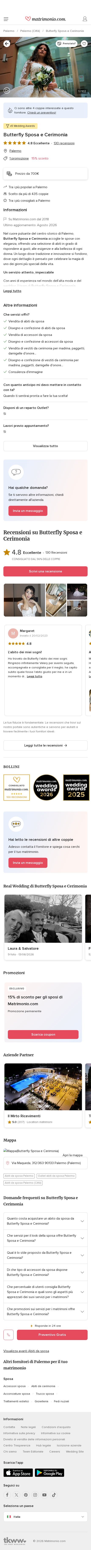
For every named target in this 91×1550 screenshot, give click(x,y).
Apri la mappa (73, 1155)
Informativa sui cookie (55, 1433)
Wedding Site (75, 1451)
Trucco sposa (45, 1394)
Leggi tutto (12, 291)
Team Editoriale (33, 1451)
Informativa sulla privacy (19, 1433)
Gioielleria (41, 1401)
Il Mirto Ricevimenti (24, 1116)
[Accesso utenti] (85, 19)
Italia (17, 1517)
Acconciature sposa (16, 1394)
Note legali (28, 1427)
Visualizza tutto (45, 446)
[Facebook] (7, 1495)
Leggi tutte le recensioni (43, 745)
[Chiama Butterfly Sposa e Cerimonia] (8, 1335)
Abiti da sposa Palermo (19, 1176)
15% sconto (40, 158)
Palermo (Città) (30, 31)
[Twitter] (16, 1495)
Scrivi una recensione (45, 571)
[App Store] (18, 1476)
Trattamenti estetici (16, 1401)
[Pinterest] (26, 1495)
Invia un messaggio (28, 511)
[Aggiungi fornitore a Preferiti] (84, 43)
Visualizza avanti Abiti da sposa (26, 1351)
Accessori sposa (14, 1386)
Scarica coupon (43, 1034)
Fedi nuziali (61, 1401)
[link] (43, 927)
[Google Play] (49, 1476)
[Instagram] (35, 1495)
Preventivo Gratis (52, 1335)
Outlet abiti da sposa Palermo (56, 1176)
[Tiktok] (54, 1495)
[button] (45, 490)
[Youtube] (44, 1495)
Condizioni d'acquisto (56, 1427)
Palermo (9, 31)
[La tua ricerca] (6, 43)
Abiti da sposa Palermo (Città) (23, 1183)
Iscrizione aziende (69, 1445)
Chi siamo (10, 1451)
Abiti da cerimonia (43, 1386)
